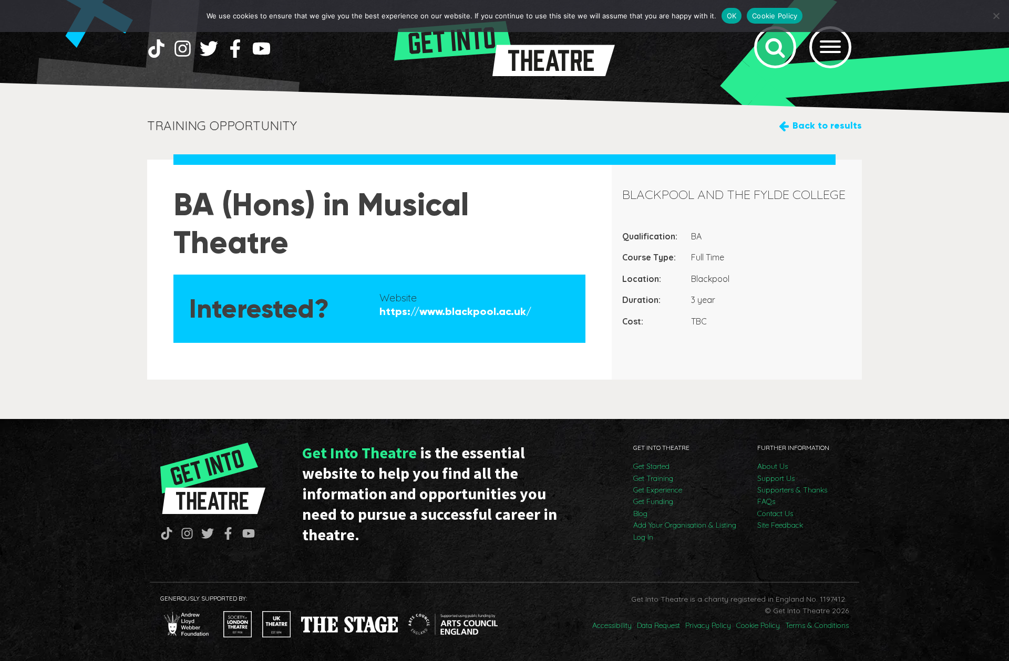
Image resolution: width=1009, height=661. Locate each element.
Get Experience (657, 490)
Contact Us (775, 513)
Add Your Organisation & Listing (684, 525)
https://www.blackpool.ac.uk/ (455, 311)
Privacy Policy (708, 625)
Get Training (653, 478)
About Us (772, 466)
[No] (996, 16)
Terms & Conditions (817, 625)
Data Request (658, 625)
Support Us (776, 478)
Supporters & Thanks (792, 490)
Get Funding (653, 501)
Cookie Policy (758, 625)
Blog (640, 513)
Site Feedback (780, 525)
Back (827, 125)
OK (732, 16)
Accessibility (612, 625)
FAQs (766, 501)
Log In (643, 537)
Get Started (651, 466)
